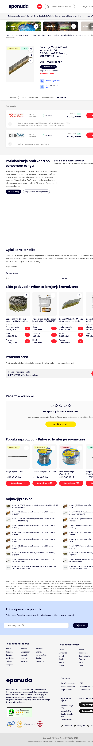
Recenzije (61, 97)
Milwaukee (63, 653)
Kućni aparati (73, 16)
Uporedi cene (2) (12, 97)
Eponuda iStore (67, 711)
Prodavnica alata (47, 73)
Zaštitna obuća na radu (9, 661)
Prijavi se (80, 625)
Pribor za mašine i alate (41, 35)
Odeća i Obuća (38, 16)
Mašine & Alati (22, 35)
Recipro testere (24, 658)
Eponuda (9, 35)
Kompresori (25, 652)
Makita (61, 650)
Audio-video (20, 16)
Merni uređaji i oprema (41, 655)
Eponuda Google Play (67, 707)
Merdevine (10, 658)
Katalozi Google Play (67, 715)
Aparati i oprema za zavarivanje (10, 649)
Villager (62, 662)
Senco (64, 278)
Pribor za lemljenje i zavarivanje (67, 35)
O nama (65, 678)
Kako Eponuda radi (68, 683)
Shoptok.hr (85, 741)
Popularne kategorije (17, 643)
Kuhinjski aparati (61, 16)
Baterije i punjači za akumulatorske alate (11, 655)
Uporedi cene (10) (71, 483)
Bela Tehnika (49, 16)
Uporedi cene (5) (44, 483)
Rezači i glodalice (9, 652)
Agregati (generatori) (25, 655)
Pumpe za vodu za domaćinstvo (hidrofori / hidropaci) (41, 661)
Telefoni (28, 16)
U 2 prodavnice (48, 67)
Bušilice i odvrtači (39, 649)
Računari (11, 16)
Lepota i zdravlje (85, 16)
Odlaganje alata (9, 664)
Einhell (61, 656)
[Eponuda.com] (18, 7)
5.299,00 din (74, 136)
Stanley (62, 659)
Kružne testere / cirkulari (39, 652)
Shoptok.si (78, 741)
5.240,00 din (74, 116)
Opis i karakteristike (30, 97)
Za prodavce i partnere (66, 689)
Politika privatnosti (68, 686)
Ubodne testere (39, 658)
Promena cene (47, 97)
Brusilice (24, 649)
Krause (61, 665)
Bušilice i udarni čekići (25, 661)
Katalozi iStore (66, 720)
